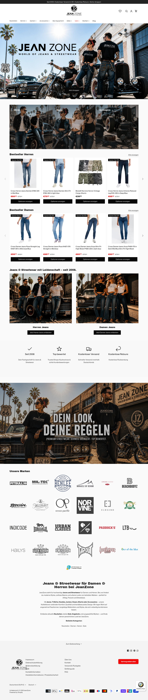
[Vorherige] (5, 179)
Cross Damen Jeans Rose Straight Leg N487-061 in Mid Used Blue (25, 247)
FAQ (66, 672)
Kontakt (68, 662)
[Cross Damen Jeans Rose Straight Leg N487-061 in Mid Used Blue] (25, 229)
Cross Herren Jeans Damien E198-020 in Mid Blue (25, 192)
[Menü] (144, 682)
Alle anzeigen (133, 155)
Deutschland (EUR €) (17, 685)
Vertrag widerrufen (128, 661)
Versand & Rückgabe (73, 666)
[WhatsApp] (137, 650)
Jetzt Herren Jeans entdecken (41, 332)
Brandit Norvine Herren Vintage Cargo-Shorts (88, 192)
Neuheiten (65, 626)
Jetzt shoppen (74, 90)
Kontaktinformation (33, 672)
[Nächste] (142, 179)
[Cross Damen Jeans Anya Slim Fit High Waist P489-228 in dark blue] (90, 229)
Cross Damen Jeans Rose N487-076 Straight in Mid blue (56, 247)
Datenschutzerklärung (34, 662)
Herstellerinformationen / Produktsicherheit (42, 675)
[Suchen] (126, 11)
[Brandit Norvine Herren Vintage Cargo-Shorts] (90, 173)
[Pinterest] (134, 650)
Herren (79, 626)
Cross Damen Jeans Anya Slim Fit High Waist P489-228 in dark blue (88, 247)
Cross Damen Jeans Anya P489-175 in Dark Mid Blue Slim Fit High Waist (122, 247)
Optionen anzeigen (25, 201)
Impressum (30, 659)
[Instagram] (131, 650)
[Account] (131, 11)
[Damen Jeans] (107, 298)
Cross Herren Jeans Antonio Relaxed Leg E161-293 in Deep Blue (122, 192)
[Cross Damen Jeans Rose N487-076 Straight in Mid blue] (57, 229)
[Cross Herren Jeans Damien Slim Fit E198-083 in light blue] (57, 173)
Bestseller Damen (21, 210)
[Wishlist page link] (120, 11)
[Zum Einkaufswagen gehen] (136, 11)
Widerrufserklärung (33, 666)
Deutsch (31, 685)
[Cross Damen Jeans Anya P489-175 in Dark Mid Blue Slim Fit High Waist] (122, 229)
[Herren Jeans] (41, 298)
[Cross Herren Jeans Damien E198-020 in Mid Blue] (25, 173)
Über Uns (68, 659)
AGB (27, 669)
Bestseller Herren (21, 154)
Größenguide (70, 669)
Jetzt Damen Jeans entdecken (107, 332)
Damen (73, 626)
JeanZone (27, 690)
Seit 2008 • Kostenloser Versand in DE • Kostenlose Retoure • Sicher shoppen (74, 2)
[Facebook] (128, 650)
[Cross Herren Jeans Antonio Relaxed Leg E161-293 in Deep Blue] (122, 173)
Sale (84, 626)
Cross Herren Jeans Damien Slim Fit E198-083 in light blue (57, 192)
